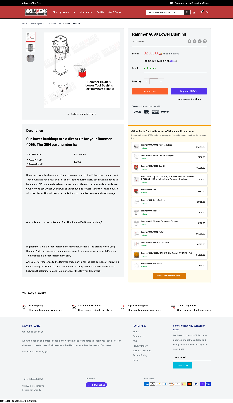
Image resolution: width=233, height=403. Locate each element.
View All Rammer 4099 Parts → (169, 276)
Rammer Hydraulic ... (38, 23)
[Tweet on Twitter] (200, 41)
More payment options (189, 99)
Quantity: (137, 81)
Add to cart (150, 91)
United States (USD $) (33, 379)
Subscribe (182, 365)
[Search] (187, 12)
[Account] (194, 12)
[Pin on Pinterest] (194, 41)
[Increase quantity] (161, 81)
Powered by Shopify (31, 389)
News (135, 359)
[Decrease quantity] (147, 81)
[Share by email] (205, 41)
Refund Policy (140, 355)
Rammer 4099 (55, 23)
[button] (74, 12)
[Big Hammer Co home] (36, 12)
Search (136, 331)
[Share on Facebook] (189, 41)
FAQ (135, 341)
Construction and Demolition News (191, 3)
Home (24, 23)
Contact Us (139, 336)
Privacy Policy (140, 345)
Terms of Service (142, 350)
